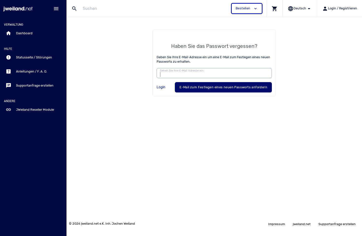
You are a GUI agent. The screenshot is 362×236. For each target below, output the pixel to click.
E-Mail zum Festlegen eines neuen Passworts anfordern (223, 87)
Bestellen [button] (247, 8)
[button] (274, 8)
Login (161, 87)
